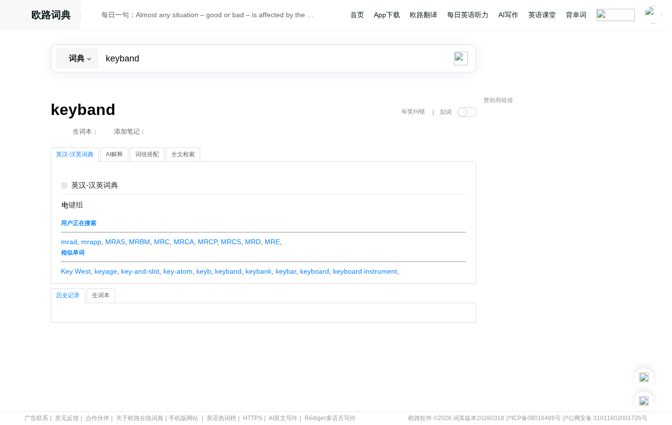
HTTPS (252, 418)
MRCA (184, 242)
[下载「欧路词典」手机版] (644, 377)
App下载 (387, 15)
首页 (357, 15)
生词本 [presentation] (101, 295)
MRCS (231, 242)
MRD (253, 242)
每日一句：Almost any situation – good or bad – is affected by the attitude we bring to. (209, 15)
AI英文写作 (283, 418)
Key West (76, 271)
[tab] (75, 154)
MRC (162, 242)
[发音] (94, 16)
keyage (105, 271)
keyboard (314, 271)
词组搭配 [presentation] (147, 154)
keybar (285, 271)
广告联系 (36, 418)
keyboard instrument (365, 271)
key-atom (177, 271)
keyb (203, 271)
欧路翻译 (423, 15)
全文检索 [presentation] (183, 154)
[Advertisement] (557, 258)
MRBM (139, 242)
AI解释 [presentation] (114, 154)
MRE (272, 242)
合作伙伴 (97, 418)
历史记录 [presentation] (68, 295)
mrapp (91, 242)
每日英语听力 (468, 15)
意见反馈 (67, 418)
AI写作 (508, 15)
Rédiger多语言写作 (330, 418)
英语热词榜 (221, 418)
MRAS (115, 242)
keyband (228, 271)
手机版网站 (183, 418)
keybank (258, 271)
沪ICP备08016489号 (533, 418)
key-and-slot (140, 271)
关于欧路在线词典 (139, 418)
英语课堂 (542, 15)
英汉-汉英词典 (94, 185)
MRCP (207, 242)
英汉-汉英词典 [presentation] (74, 154)
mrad (69, 242)
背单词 (576, 15)
